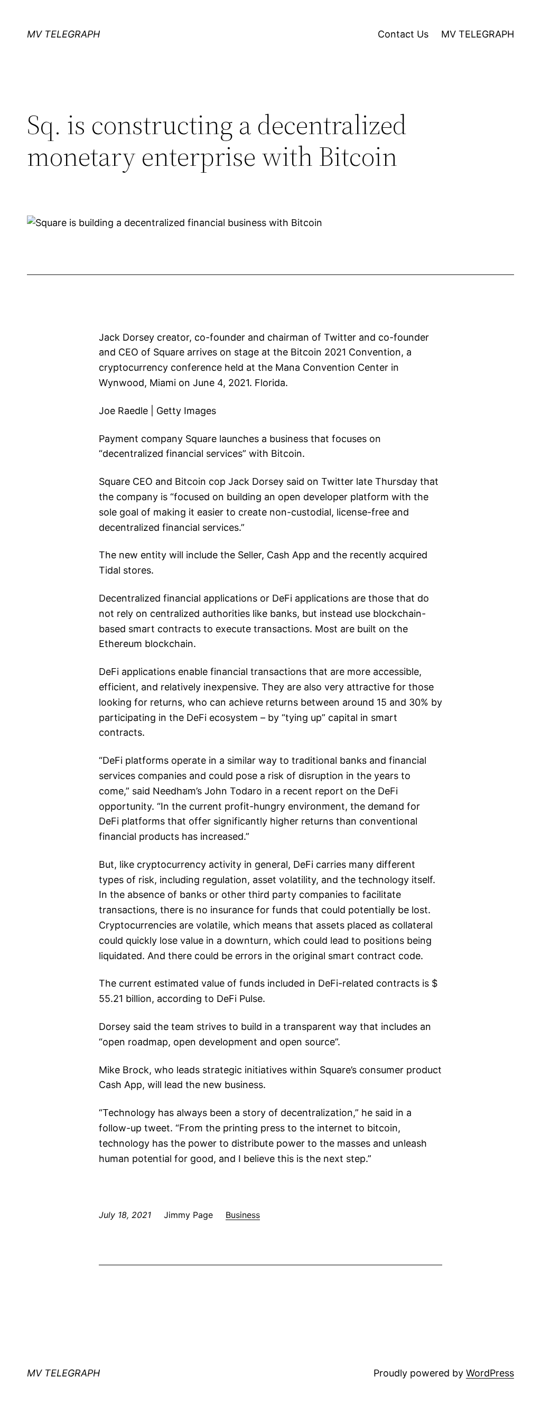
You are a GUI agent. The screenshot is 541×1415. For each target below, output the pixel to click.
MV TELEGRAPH (63, 34)
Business (243, 1215)
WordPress (490, 1373)
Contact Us (403, 34)
